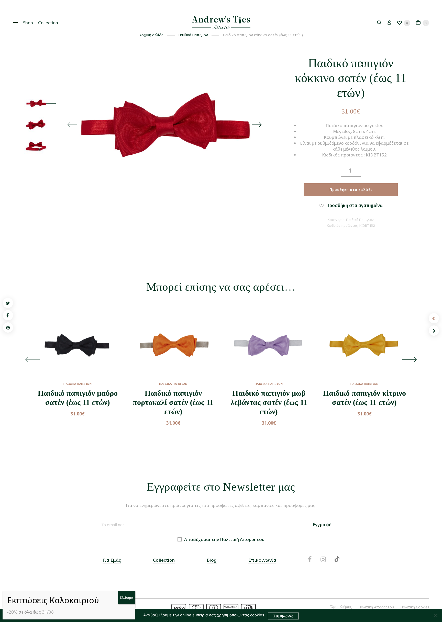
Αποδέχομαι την (224, 539)
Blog (212, 560)
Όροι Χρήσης (341, 606)
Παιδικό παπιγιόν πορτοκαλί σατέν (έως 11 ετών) (173, 402)
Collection (48, 23)
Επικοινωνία (262, 560)
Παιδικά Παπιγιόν (193, 34)
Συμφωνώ (283, 616)
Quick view (93, 376)
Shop (28, 23)
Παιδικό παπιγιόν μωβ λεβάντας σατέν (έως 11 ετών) (268, 402)
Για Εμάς (112, 560)
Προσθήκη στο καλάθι (350, 189)
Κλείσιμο (126, 597)
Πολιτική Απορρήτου (242, 539)
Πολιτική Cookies (414, 607)
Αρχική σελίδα (151, 34)
